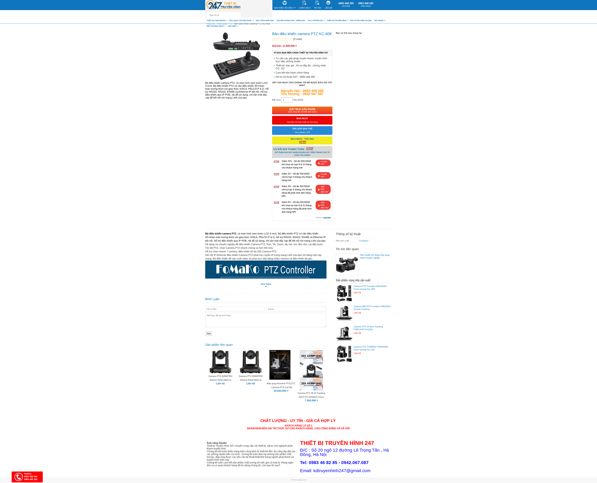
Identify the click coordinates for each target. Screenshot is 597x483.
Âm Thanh (378, 20)
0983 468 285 (346, 4)
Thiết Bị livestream (216, 20)
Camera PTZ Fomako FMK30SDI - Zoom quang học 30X (371, 289)
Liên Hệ (328, 8)
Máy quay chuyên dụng (240, 20)
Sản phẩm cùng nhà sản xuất (353, 280)
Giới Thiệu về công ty (285, 8)
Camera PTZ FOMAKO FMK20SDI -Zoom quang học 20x (371, 350)
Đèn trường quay (215, 26)
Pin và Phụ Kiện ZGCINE (360, 20)
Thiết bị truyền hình (336, 20)
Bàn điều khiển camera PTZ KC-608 (252, 23)
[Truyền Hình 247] (223, 5)
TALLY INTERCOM (315, 20)
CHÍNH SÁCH (305, 8)
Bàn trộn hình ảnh (265, 20)
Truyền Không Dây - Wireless (291, 20)
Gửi (209, 333)
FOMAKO (363, 241)
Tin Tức (317, 8)
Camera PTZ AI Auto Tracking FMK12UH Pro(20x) (368, 329)
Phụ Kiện (232, 26)
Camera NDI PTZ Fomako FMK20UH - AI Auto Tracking (373, 309)
